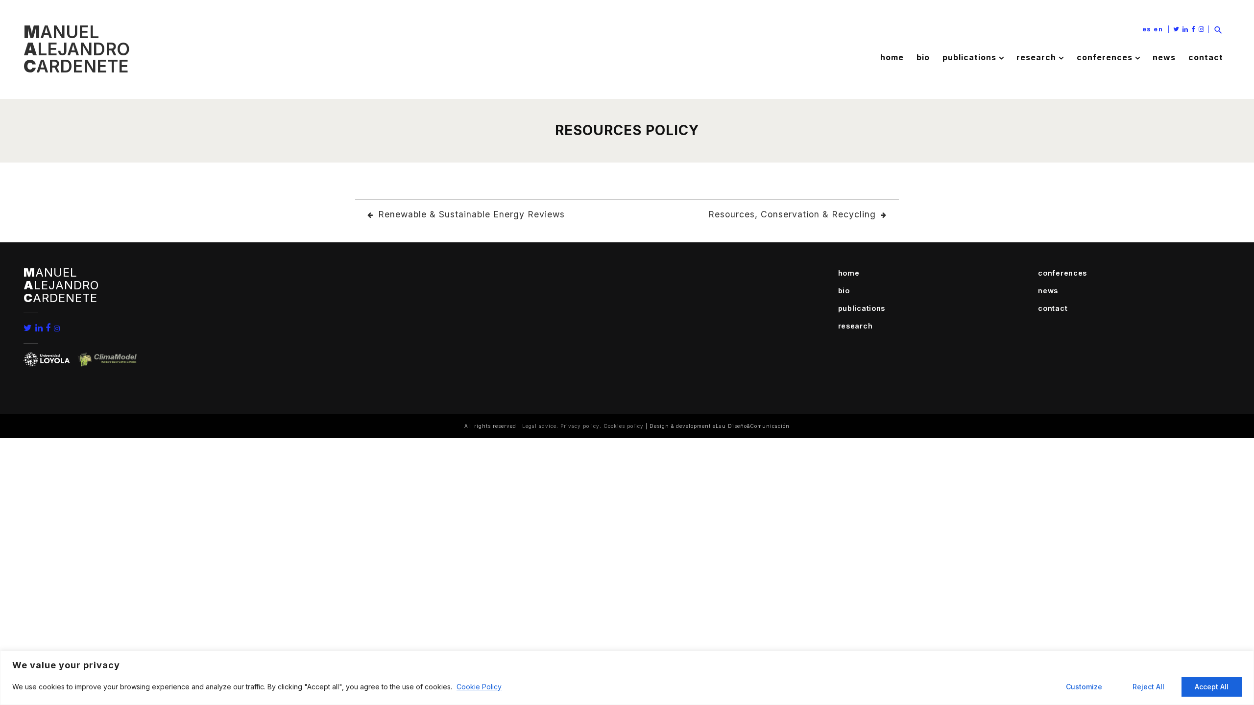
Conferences (1105, 57)
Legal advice (539, 426)
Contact (1205, 57)
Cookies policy (623, 426)
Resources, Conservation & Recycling (792, 214)
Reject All (1148, 686)
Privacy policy (580, 426)
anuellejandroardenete (77, 49)
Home (892, 57)
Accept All (1212, 686)
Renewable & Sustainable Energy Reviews (471, 214)
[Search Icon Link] (1218, 29)
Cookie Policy (479, 686)
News (1164, 57)
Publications (969, 57)
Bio (923, 57)
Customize (1084, 686)
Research (1036, 57)
